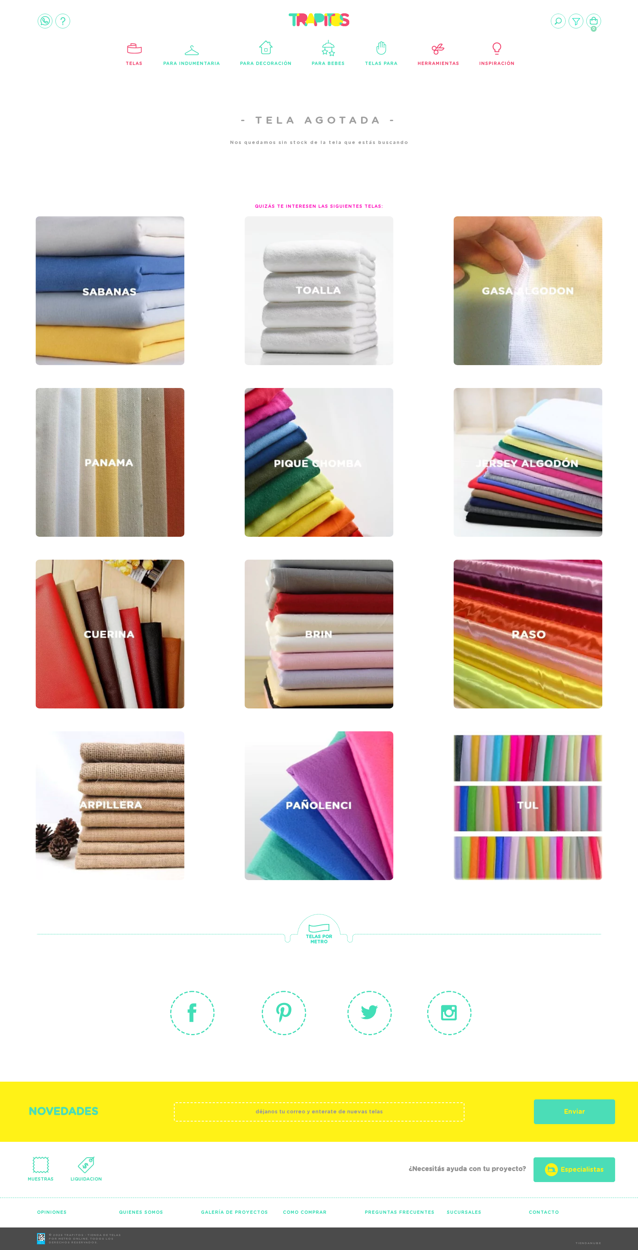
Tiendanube (588, 1243)
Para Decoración (266, 63)
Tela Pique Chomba (298, 425)
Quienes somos (141, 1212)
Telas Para (381, 63)
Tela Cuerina (74, 597)
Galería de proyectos (234, 1212)
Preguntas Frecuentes (400, 1212)
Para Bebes (328, 63)
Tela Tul (480, 768)
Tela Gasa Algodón (508, 253)
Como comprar (305, 1212)
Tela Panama (73, 425)
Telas (134, 63)
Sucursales (464, 1212)
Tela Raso (484, 597)
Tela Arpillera (79, 768)
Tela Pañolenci (289, 768)
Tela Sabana (72, 253)
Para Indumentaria (191, 63)
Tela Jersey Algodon (512, 425)
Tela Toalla (281, 253)
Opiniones (52, 1212)
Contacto (544, 1212)
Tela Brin (273, 597)
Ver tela (150, 269)
